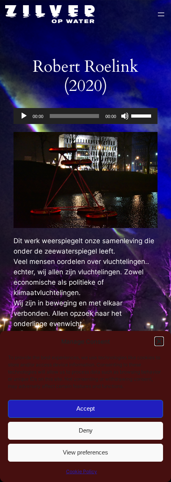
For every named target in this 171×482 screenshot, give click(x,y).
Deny (86, 430)
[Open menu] (161, 14)
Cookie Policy (81, 471)
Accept (85, 408)
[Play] (24, 116)
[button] (159, 341)
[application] (85, 116)
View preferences (85, 452)
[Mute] (125, 116)
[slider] (142, 115)
